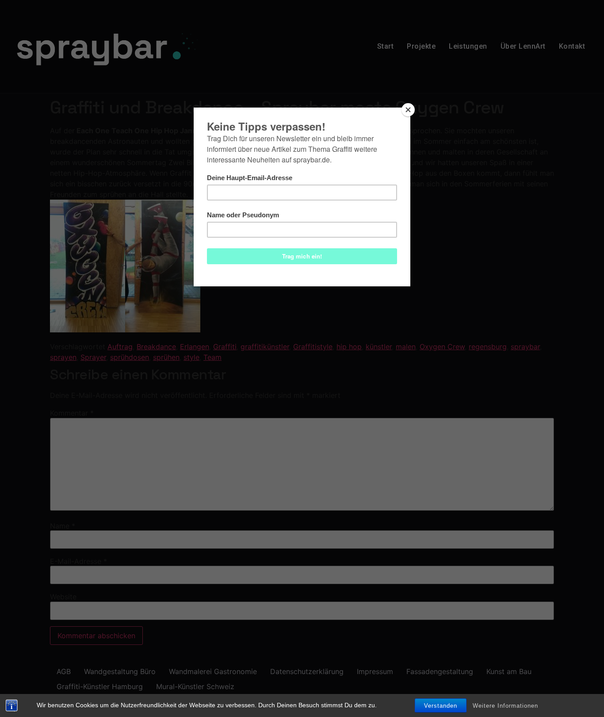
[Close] (408, 109)
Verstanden (440, 705)
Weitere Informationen (505, 705)
